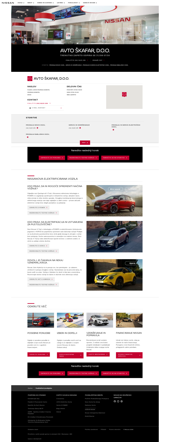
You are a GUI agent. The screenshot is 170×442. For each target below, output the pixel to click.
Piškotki (103, 429)
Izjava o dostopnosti (34, 439)
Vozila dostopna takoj (66, 355)
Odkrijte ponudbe (37, 354)
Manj (84, 142)
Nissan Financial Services (125, 355)
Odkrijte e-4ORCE (37, 246)
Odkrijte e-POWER (37, 207)
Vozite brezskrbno (97, 354)
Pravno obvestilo (115, 429)
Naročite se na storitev (114, 158)
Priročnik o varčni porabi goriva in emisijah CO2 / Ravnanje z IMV (50, 434)
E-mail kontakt (38, 108)
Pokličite (76, 60)
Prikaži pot (98, 60)
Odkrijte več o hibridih (40, 279)
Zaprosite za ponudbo (51, 158)
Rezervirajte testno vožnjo (81, 158)
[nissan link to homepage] (8, 3)
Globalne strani (33, 429)
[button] (21, 3)
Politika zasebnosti (91, 429)
